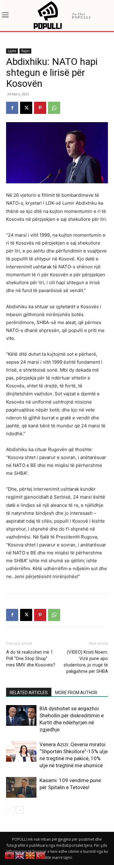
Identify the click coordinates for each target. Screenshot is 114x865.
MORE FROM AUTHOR (76, 692)
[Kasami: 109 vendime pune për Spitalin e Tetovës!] (21, 787)
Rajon (25, 51)
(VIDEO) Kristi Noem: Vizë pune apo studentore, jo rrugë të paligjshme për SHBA (86, 661)
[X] (26, 108)
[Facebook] (12, 108)
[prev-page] (10, 810)
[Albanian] (10, 855)
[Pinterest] (40, 108)
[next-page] (19, 810)
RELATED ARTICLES (29, 692)
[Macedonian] (30, 855)
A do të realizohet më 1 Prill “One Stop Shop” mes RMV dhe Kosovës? (30, 658)
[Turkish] (41, 855)
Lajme (12, 51)
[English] (20, 855)
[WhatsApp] (54, 108)
